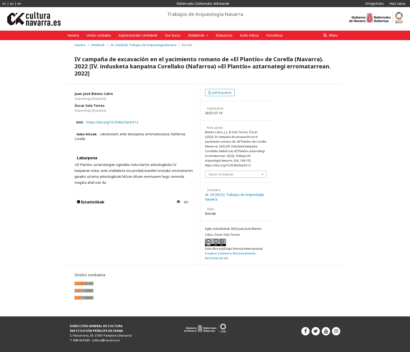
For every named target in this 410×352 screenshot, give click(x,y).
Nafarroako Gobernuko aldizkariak (203, 3)
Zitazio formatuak (220, 174)
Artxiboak (98, 45)
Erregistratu (374, 3)
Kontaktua (274, 35)
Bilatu (333, 35)
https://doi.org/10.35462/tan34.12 (112, 122)
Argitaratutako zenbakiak (137, 35)
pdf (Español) (221, 92)
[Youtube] (326, 331)
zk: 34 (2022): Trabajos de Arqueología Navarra (143, 45)
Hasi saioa (397, 3)
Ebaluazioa (224, 35)
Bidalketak (196, 35)
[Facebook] (305, 331)
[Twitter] (316, 331)
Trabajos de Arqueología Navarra (205, 14)
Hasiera (73, 35)
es (4, 3)
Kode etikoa (249, 35)
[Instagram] (336, 331)
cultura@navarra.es (106, 340)
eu (12, 3)
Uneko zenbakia (99, 35)
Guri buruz (173, 35)
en (19, 3)
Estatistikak (92, 202)
